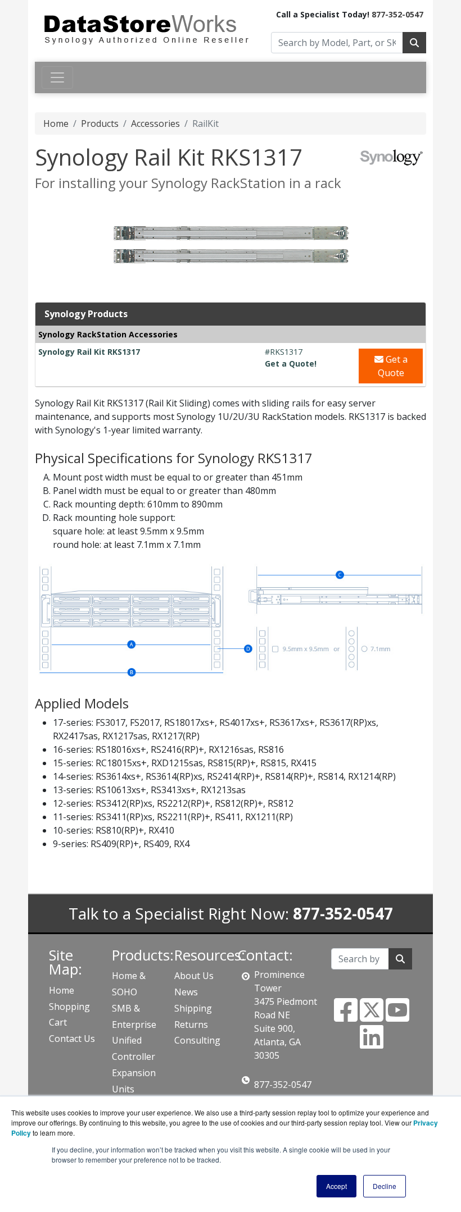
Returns (191, 1024)
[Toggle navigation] (57, 77)
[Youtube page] (397, 1016)
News (186, 992)
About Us (194, 975)
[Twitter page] (371, 1016)
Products (100, 123)
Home (56, 123)
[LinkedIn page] (371, 1043)
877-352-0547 (397, 14)
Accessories (155, 123)
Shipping (193, 1008)
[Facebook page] (346, 1016)
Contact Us (72, 1038)
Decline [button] (384, 1186)
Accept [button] (336, 1186)
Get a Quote (393, 366)
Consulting (197, 1040)
